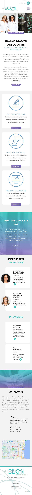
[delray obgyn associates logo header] (10, 7)
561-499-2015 (17, 429)
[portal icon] (28, 2)
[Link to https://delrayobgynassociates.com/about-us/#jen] (15, 284)
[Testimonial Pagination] (14, 249)
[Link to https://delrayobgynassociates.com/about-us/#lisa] (20, 359)
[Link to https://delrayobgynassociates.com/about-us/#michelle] (15, 339)
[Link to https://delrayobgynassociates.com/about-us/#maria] (15, 307)
